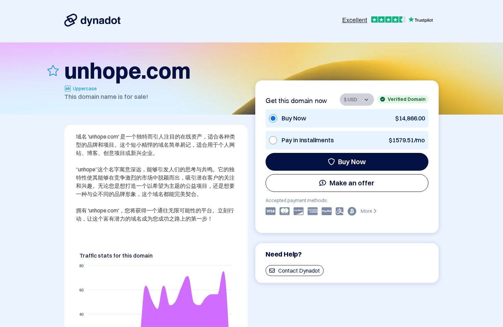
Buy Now (352, 161)
